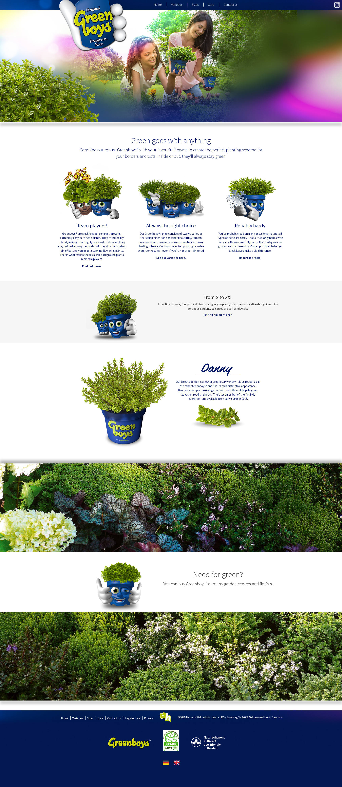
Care (211, 5)
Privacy (148, 718)
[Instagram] (337, 5)
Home (64, 718)
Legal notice (132, 718)
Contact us (230, 5)
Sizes (195, 5)
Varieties (176, 5)
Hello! (158, 5)
